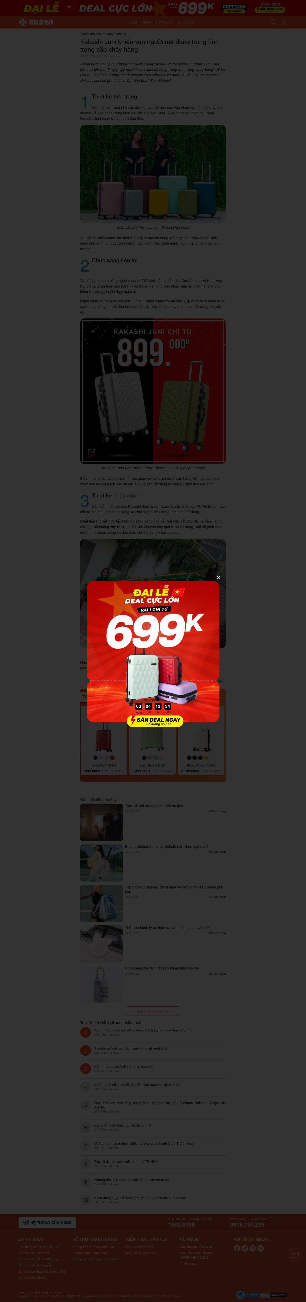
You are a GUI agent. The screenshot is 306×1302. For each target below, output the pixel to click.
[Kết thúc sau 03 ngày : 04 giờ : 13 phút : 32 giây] (153, 725)
